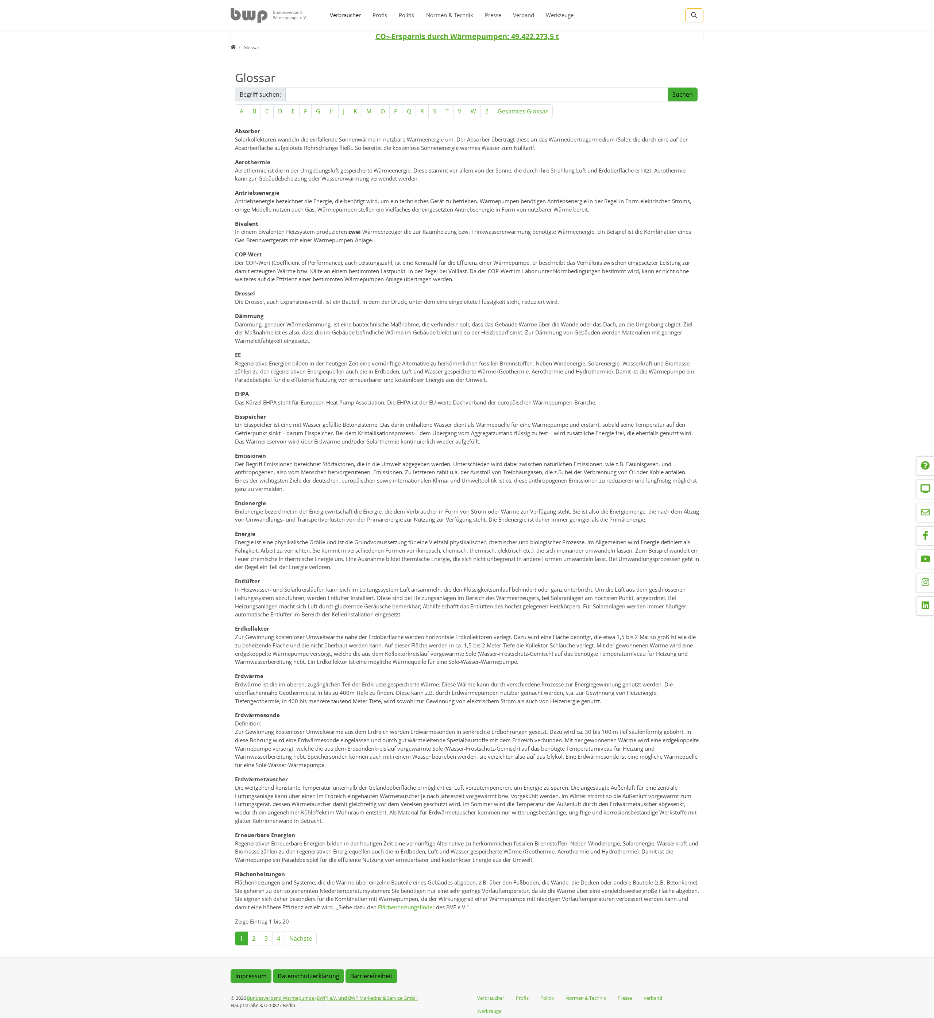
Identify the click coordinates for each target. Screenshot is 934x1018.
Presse (493, 15)
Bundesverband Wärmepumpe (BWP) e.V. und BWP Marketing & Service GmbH (332, 998)
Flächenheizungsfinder (406, 907)
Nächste (300, 938)
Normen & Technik (449, 15)
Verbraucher (345, 15)
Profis (380, 15)
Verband (523, 15)
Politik (406, 15)
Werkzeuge (560, 15)
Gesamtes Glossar (523, 111)
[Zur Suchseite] (694, 15)
